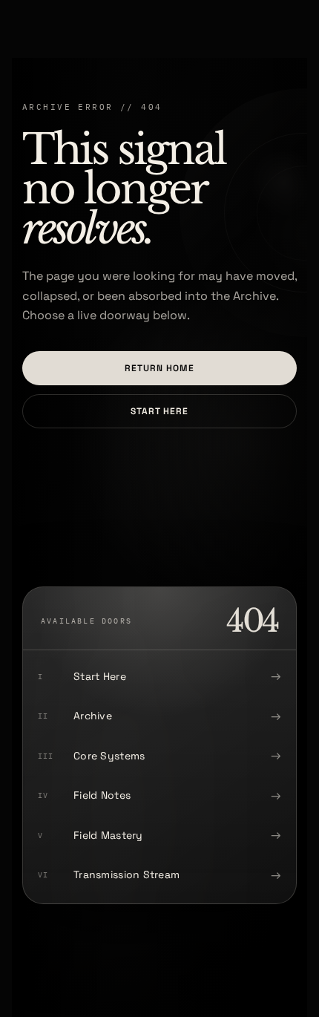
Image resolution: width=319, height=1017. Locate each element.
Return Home (159, 368)
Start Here (160, 411)
